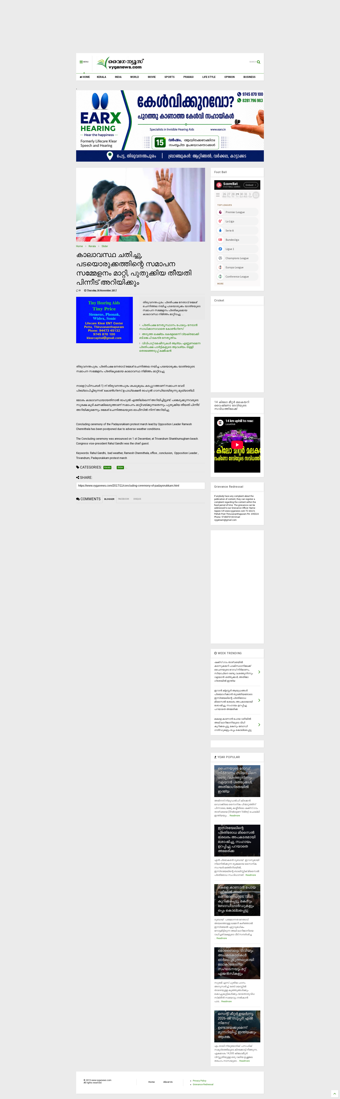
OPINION (229, 77)
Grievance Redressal (203, 1084)
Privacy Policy (199, 1081)
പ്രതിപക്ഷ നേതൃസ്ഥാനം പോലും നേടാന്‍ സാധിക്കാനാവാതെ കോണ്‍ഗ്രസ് (168, 326)
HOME (86, 77)
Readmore (235, 815)
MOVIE (152, 77)
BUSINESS (249, 77)
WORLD (134, 77)
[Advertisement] (170, 28)
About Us (168, 1082)
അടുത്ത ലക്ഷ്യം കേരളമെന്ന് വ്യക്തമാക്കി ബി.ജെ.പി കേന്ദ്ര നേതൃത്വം (169, 335)
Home (79, 246)
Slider (105, 246)
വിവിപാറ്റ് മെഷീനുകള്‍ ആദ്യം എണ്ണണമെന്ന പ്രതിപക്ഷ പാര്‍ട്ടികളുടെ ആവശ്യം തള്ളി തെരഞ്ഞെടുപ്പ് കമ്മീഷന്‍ (169, 347)
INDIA (118, 77)
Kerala (92, 246)
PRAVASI (188, 77)
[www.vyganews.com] (120, 70)
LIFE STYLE (209, 77)
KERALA (101, 77)
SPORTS (170, 77)
